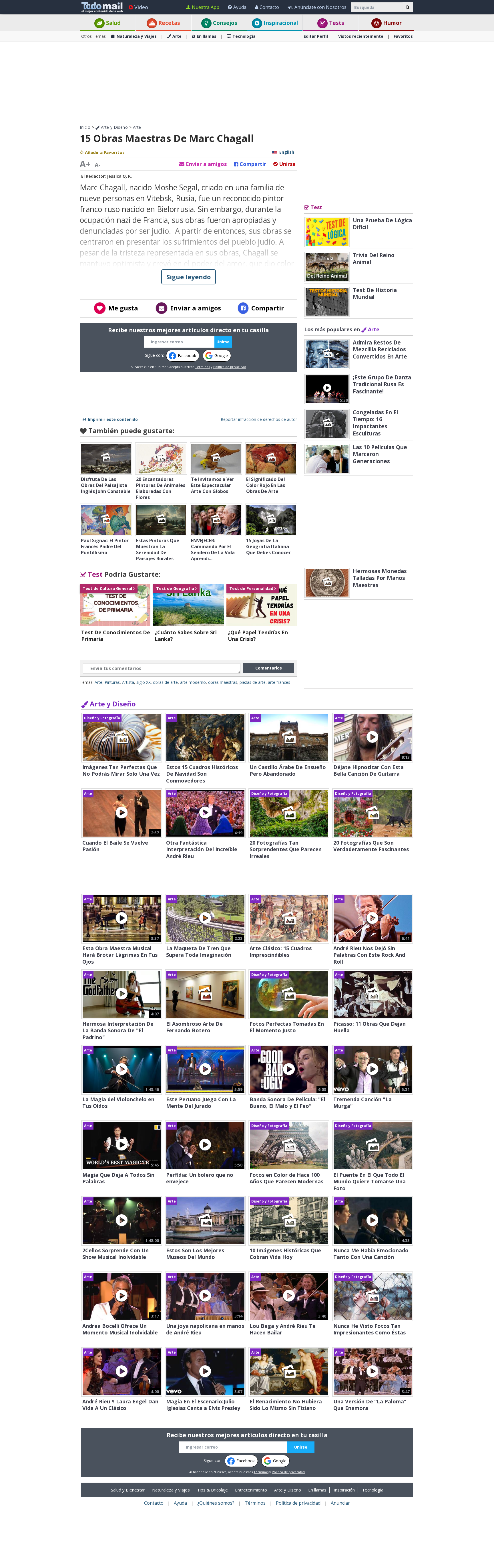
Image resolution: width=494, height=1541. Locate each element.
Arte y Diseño (113, 127)
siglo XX (143, 682)
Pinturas (112, 682)
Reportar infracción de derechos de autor (259, 419)
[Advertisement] (247, 83)
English (286, 152)
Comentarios (268, 668)
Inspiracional (280, 23)
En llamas (206, 36)
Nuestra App (205, 7)
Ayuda (239, 7)
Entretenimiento (251, 1490)
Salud (113, 23)
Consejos (224, 23)
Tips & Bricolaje (212, 1490)
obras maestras (222, 682)
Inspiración (344, 1490)
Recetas (168, 23)
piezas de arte (253, 682)
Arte (177, 36)
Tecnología (244, 36)
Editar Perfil (316, 36)
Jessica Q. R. (119, 176)
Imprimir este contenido (113, 419)
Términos (202, 367)
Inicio (85, 127)
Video (141, 7)
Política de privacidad (229, 367)
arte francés (279, 682)
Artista (128, 682)
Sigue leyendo (188, 276)
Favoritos (403, 36)
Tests (336, 23)
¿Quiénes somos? (215, 1503)
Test (94, 574)
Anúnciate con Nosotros (320, 7)
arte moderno (193, 682)
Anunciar (340, 1503)
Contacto (269, 7)
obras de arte (165, 682)
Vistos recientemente (360, 36)
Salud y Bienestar (128, 1490)
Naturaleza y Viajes (137, 36)
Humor (392, 23)
